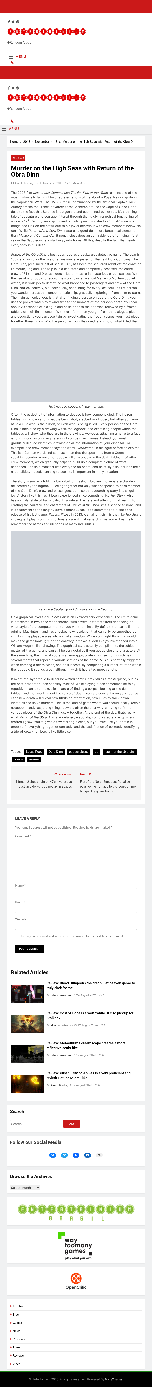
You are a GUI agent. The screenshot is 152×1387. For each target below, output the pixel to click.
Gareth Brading (24, 183)
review (18, 759)
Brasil (16, 1314)
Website (20, 919)
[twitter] (13, 22)
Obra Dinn (56, 752)
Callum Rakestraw (60, 995)
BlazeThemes (113, 1379)
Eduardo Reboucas (61, 1025)
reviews (34, 759)
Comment (23, 836)
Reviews (18, 158)
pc (96, 752)
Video (17, 1364)
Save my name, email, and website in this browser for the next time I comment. (72, 936)
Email (20, 902)
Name (20, 885)
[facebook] (9, 22)
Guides (17, 1323)
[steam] (17, 22)
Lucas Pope (34, 752)
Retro (16, 1347)
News (16, 1331)
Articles (18, 1306)
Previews (19, 1339)
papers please (78, 752)
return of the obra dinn (120, 752)
